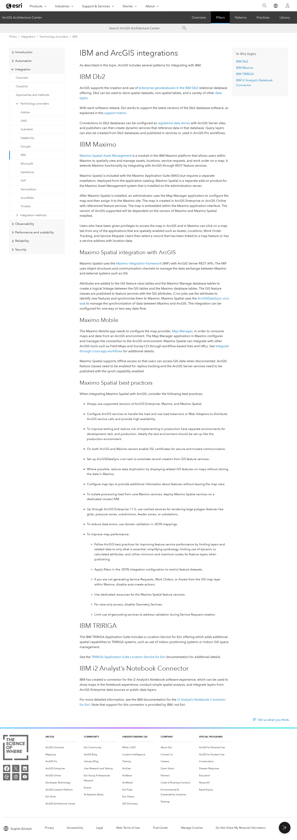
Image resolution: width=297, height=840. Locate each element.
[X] (15, 768)
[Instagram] (15, 776)
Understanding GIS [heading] (134, 736)
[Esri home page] (14, 6)
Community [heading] (91, 736)
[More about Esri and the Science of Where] (15, 748)
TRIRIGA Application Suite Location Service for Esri (128, 657)
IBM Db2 (242, 61)
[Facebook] (6, 768)
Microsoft (27, 163)
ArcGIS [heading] (49, 736)
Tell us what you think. (274, 720)
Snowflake (27, 198)
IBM (74, 36)
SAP (23, 180)
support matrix (115, 113)
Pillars (220, 17)
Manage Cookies (192, 827)
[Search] (264, 5)
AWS (24, 121)
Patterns (240, 17)
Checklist (21, 86)
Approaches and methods (32, 95)
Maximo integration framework (139, 263)
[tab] (36, 52)
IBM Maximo (244, 68)
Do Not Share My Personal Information (240, 827)
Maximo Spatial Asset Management (106, 156)
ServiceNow (28, 189)
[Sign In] (287, 6)
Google (26, 146)
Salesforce (27, 172)
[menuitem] (61, 747)
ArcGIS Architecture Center (22, 17)
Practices (263, 17)
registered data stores (174, 123)
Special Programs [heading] (211, 736)
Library (285, 17)
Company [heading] (167, 736)
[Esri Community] (6, 776)
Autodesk (27, 129)
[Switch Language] (275, 5)
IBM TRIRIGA (245, 74)
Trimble (26, 206)
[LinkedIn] (24, 768)
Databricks (27, 138)
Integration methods (33, 215)
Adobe (25, 112)
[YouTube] (24, 776)
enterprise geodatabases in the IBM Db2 (168, 88)
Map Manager (182, 331)
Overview (199, 17)
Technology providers (34, 103)
